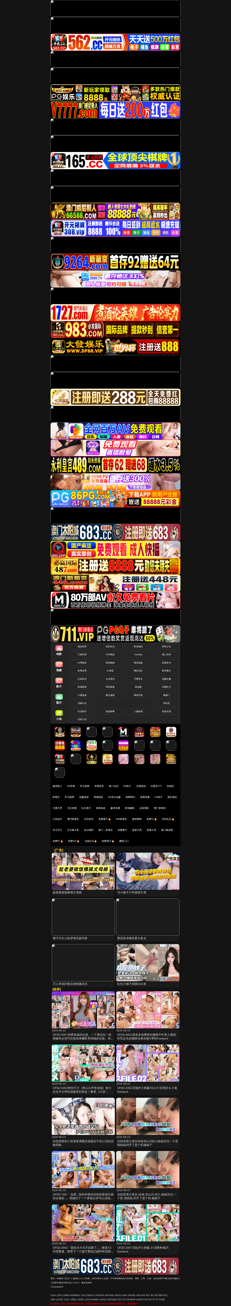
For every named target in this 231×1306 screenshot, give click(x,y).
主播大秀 (57, 808)
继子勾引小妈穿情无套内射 (70, 938)
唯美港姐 (138, 662)
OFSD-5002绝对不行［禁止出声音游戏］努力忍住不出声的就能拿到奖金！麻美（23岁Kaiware (82, 1091)
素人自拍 (166, 654)
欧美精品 (138, 646)
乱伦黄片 (86, 808)
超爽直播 (145, 797)
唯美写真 (138, 695)
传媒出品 (82, 703)
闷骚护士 (166, 686)
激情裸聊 (137, 819)
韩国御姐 (110, 662)
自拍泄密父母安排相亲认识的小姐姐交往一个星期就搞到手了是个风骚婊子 (147, 1143)
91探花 (110, 670)
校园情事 (110, 711)
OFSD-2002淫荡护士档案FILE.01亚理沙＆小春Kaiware (147, 1090)
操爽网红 (130, 797)
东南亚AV (166, 662)
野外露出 (166, 670)
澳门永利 (113, 786)
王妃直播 (72, 808)
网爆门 (166, 695)
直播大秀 (151, 830)
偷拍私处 (101, 808)
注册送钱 (141, 786)
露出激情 (110, 695)
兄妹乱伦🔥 (91, 840)
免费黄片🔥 (108, 840)
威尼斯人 (57, 786)
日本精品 (110, 654)
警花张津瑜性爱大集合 (131, 938)
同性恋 (166, 703)
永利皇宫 (89, 819)
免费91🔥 (58, 840)
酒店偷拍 (172, 797)
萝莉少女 (166, 646)
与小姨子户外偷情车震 (131, 892)
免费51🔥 (151, 819)
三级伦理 (82, 654)
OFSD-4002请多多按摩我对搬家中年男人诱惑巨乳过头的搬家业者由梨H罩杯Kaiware (146, 1036)
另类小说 (82, 719)
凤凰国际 (98, 797)
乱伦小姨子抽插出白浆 (131, 984)
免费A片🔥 (74, 840)
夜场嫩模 (130, 808)
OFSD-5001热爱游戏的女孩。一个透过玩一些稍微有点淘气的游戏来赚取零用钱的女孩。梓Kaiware (82, 1038)
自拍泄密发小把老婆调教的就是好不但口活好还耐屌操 (83, 1143)
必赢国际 (84, 797)
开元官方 (57, 830)
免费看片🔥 (104, 819)
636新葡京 (121, 819)
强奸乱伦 (110, 646)
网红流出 (138, 670)
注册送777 (156, 786)
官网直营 (99, 786)
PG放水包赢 (114, 797)
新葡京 (56, 797)
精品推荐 (82, 646)
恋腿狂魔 (166, 678)
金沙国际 (89, 830)
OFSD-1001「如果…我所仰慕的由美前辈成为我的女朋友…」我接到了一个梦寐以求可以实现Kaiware (83, 1198)
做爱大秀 (137, 830)
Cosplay (138, 654)
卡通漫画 (82, 695)
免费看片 (122, 830)
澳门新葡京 (160, 808)
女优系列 (110, 678)
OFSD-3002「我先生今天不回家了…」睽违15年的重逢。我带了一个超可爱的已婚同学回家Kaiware (82, 1251)
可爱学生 (138, 678)
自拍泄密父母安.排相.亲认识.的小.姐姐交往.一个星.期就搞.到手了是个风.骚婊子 (147, 1196)
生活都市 (82, 711)
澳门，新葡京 (105, 830)
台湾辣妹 (82, 662)
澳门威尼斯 (167, 830)
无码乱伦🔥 (168, 819)
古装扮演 (82, 678)
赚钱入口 (124, 840)
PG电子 (127, 786)
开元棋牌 (84, 786)
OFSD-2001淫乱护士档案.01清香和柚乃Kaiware (143, 1249)
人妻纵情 (138, 711)
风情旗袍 (82, 686)
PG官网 (71, 786)
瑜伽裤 (138, 686)
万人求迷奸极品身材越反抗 (70, 984)
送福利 (170, 786)
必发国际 (144, 808)
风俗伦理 (166, 711)
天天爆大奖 (73, 830)
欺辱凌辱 (82, 670)
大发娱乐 (57, 819)
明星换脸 (110, 686)
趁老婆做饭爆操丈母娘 (67, 892)
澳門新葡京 (73, 819)
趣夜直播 (115, 808)
